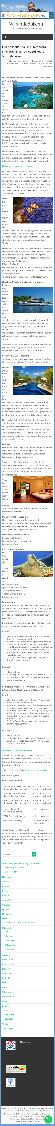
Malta (5, 982)
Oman (5, 1001)
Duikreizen (8, 1114)
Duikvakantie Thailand (26, 1116)
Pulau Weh (10, 940)
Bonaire (5, 895)
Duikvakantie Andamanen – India (20, 922)
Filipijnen (6, 914)
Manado (9, 936)
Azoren (5, 886)
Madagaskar (7, 964)
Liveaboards (7, 877)
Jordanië (6, 955)
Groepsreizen (11, 871)
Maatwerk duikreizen (14, 867)
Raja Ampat (10, 945)
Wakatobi (9, 949)
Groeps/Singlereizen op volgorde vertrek (20, 863)
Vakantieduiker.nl (27, 24)
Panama (6, 1005)
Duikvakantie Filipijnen (31, 1121)
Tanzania (6, 1010)
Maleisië (6, 978)
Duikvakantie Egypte (34, 1114)
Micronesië (7, 992)
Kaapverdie (7, 959)
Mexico (5, 987)
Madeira (6, 968)
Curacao (6, 904)
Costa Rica (7, 900)
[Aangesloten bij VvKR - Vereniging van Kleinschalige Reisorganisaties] (25, 1042)
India (4, 918)
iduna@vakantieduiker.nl (36, 770)
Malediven (7, 973)
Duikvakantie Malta (27, 1119)
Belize (5, 891)
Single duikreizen (19, 1114)
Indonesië (6, 927)
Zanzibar (9, 1018)
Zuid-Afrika (7, 1028)
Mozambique (8, 996)
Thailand (6, 1024)
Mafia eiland (10, 1014)
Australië (6, 881)
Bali (6, 931)
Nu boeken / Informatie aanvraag (17, 166)
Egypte (5, 909)
